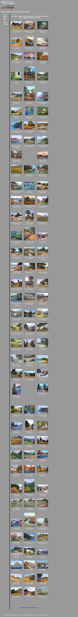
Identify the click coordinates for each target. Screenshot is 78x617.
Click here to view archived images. (28, 607)
